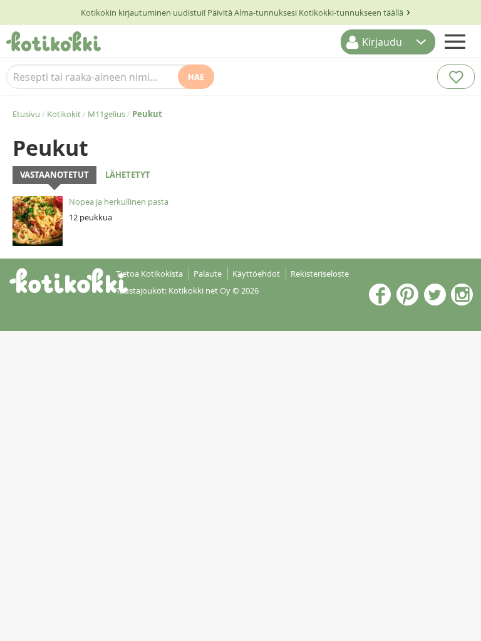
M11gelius (106, 114)
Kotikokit (64, 114)
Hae (196, 77)
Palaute (208, 273)
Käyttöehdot (256, 273)
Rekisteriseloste (320, 273)
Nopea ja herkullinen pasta (118, 201)
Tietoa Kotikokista (149, 273)
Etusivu (26, 114)
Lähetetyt (127, 174)
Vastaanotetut (54, 174)
